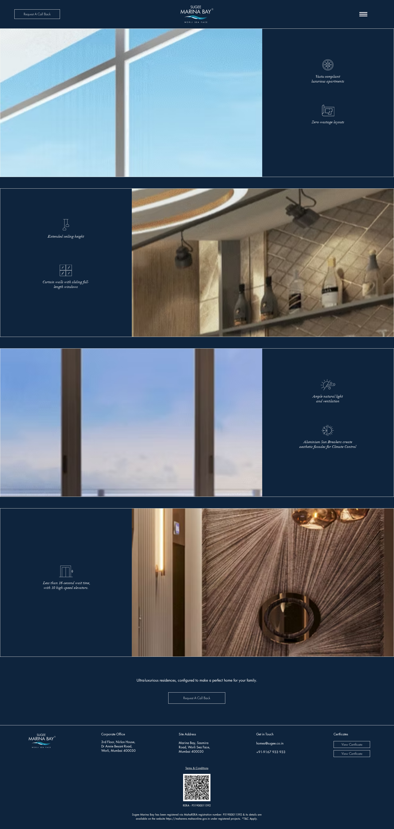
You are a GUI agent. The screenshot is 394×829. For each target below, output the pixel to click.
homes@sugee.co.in (269, 743)
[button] (37, 14)
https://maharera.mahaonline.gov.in (188, 819)
